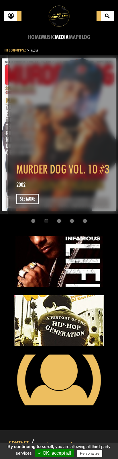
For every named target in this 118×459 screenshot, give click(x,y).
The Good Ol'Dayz (15, 50)
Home (34, 37)
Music (48, 37)
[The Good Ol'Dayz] (59, 15)
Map (74, 37)
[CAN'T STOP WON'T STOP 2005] (59, 320)
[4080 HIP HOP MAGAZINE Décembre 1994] (59, 380)
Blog (84, 37)
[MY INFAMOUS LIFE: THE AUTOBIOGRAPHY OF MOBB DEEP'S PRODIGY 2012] (59, 261)
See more (27, 199)
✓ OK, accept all (54, 453)
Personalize (89, 453)
